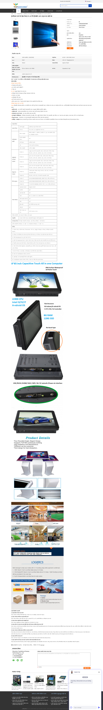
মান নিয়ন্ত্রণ (42, 11)
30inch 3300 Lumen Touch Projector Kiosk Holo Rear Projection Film (51, 689)
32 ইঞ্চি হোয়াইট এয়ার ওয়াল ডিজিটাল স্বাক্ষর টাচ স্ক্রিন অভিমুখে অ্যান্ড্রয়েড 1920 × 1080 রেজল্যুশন (59, 701)
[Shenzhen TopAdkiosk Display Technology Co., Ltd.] (20, 5)
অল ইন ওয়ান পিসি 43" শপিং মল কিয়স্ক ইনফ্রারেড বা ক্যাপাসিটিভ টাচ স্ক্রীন (62, 685)
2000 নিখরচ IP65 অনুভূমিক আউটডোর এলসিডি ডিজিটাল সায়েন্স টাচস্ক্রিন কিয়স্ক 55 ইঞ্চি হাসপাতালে (40, 704)
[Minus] (99, 672)
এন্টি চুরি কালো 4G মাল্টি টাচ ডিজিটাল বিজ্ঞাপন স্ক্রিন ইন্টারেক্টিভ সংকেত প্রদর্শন (20, 698)
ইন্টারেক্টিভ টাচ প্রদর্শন (18, 645)
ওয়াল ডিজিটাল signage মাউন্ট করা (58, 693)
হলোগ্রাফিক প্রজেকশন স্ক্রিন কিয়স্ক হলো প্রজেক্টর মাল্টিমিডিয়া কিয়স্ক (40, 685)
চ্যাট (70, 48)
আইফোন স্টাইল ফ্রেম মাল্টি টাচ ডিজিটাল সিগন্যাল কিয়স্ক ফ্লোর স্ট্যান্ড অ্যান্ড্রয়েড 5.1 (19, 701)
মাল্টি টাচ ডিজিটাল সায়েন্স (17, 693)
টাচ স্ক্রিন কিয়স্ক (19, 13)
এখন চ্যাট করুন (59, 11)
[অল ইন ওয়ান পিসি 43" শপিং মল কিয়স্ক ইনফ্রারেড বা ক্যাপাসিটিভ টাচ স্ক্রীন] (62, 679)
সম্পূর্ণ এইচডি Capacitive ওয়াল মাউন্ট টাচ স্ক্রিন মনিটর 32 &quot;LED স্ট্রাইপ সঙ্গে (59, 698)
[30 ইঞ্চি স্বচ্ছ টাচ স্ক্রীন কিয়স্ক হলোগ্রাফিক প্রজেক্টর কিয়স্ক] (28, 679)
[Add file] (71, 707)
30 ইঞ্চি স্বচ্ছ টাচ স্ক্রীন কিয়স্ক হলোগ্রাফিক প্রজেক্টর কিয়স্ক (28, 684)
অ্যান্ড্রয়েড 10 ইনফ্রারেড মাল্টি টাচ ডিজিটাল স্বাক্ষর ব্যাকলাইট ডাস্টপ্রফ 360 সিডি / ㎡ (20, 704)
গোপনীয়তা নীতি (24, 708)
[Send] (99, 707)
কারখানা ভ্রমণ (34, 11)
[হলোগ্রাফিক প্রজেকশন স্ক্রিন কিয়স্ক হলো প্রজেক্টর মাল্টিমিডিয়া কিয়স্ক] (39, 679)
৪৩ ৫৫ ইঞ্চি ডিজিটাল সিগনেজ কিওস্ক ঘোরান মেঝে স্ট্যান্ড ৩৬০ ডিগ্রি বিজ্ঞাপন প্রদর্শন (17, 688)
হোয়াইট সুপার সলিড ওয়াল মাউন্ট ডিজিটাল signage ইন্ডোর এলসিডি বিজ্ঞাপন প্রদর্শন (59, 704)
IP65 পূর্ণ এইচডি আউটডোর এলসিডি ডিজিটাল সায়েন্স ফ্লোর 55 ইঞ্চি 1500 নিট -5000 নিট (40, 698)
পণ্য (18, 11)
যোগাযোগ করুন (50, 11)
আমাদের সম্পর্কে (25, 11)
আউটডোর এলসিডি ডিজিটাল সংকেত (39, 693)
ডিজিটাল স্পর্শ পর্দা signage (38, 645)
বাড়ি (13, 11)
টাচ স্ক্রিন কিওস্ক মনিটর (27, 645)
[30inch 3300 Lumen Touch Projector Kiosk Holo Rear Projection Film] (51, 680)
